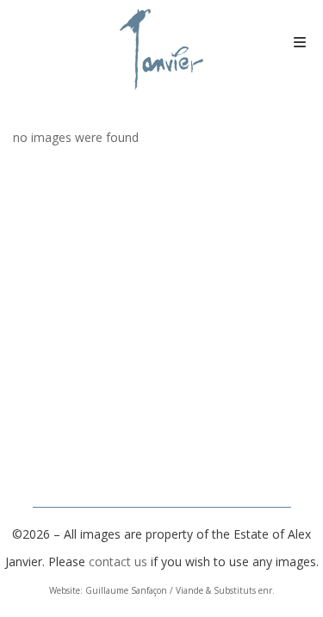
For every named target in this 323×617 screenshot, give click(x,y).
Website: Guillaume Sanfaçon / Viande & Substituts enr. (162, 590)
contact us (118, 561)
